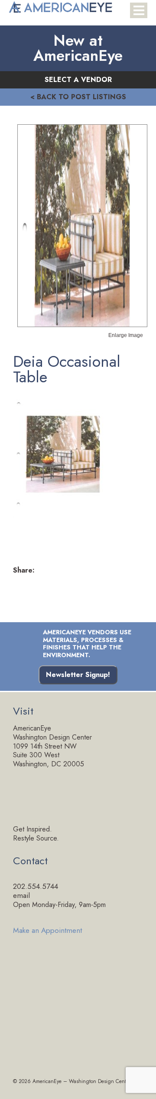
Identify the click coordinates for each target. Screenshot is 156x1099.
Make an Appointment (47, 929)
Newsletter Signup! (78, 675)
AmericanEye (47, 1081)
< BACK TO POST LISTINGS (78, 97)
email (21, 895)
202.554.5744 (35, 886)
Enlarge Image (125, 335)
